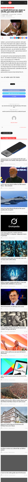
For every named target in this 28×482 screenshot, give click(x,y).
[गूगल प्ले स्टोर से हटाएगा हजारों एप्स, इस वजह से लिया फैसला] (14, 366)
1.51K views (6, 262)
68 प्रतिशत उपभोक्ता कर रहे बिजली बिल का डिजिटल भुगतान (13, 449)
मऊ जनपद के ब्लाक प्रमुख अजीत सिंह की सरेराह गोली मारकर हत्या (14, 106)
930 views (6, 428)
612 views (6, 188)
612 (26, 188)
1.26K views (6, 475)
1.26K (26, 475)
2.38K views (6, 212)
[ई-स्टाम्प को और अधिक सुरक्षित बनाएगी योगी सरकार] (14, 463)
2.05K (26, 286)
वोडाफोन (18, 77)
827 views (6, 452)
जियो (14, 77)
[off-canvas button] (2, 3)
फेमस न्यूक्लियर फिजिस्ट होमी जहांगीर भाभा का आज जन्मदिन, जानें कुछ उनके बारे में (13, 328)
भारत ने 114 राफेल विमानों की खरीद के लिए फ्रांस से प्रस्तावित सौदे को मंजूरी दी (13, 209)
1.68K (26, 331)
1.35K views (6, 164)
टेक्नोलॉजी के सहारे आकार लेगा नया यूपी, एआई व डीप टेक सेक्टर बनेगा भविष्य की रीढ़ (13, 259)
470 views (20, 14)
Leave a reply (6, 133)
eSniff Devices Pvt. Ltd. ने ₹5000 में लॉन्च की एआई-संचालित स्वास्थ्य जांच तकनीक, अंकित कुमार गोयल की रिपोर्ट (14, 160)
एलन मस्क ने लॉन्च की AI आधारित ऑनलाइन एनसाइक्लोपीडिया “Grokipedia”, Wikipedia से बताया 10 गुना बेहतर (14, 234)
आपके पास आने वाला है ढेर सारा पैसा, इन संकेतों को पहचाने (14, 111)
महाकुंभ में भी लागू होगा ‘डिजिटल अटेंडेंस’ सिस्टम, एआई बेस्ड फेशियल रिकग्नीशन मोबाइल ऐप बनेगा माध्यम (14, 401)
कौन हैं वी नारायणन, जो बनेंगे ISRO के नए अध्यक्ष (12, 306)
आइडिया (7, 77)
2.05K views (6, 286)
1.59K (26, 355)
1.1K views (6, 237)
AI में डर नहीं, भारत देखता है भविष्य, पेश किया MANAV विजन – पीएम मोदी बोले (13, 185)
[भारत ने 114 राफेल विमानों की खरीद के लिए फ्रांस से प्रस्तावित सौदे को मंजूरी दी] (14, 199)
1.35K (26, 164)
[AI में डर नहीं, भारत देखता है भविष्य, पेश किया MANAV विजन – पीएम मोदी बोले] (14, 175)
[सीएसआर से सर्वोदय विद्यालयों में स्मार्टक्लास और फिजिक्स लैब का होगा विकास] (14, 415)
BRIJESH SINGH (5, 14)
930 (26, 428)
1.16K (26, 404)
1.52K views (6, 308)
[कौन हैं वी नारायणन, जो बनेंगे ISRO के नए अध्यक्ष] (14, 297)
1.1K (26, 237)
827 (26, 452)
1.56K (26, 379)
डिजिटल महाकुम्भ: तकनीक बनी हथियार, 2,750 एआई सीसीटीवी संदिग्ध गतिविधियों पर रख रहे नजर (13, 283)
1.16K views (6, 404)
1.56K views (6, 379)
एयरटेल (11, 77)
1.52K (26, 308)
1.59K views (6, 355)
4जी (4, 77)
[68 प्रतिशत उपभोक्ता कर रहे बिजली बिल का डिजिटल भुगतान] (14, 439)
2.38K (26, 212)
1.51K (26, 262)
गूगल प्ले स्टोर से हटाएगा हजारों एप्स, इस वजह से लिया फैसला (13, 377)
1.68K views (6, 331)
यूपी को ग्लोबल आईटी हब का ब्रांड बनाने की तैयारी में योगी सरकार (13, 352)
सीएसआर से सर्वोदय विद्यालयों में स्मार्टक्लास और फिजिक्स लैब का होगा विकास (12, 425)
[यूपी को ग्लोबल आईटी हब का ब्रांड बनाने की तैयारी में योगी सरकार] (14, 342)
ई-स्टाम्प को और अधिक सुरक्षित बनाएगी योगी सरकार (13, 473)
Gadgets (3, 7)
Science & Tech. (10, 7)
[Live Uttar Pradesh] (14, 2)
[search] (25, 3)
